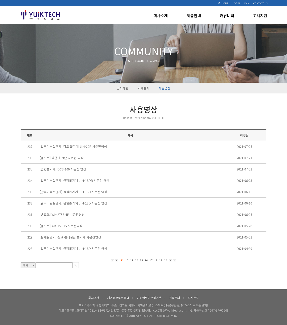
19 (160, 260)
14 (136, 260)
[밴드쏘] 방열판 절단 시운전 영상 (61, 158)
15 (141, 260)
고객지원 (260, 15)
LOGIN (236, 3)
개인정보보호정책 (118, 298)
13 (131, 260)
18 (155, 260)
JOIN (246, 3)
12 (126, 260)
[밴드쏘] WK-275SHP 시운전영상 (62, 214)
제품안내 (194, 15)
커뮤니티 (227, 15)
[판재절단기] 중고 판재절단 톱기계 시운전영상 (70, 237)
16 (146, 260)
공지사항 (122, 88)
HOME (225, 3)
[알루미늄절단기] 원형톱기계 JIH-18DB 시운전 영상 (74, 180)
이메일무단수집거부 (149, 298)
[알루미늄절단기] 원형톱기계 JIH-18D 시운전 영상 (73, 192)
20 (165, 260)
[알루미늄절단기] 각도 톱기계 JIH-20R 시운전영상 (73, 146)
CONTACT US (260, 3)
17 (151, 260)
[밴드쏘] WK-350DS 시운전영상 (61, 226)
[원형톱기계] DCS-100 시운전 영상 (63, 169)
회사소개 (160, 15)
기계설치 (143, 88)
